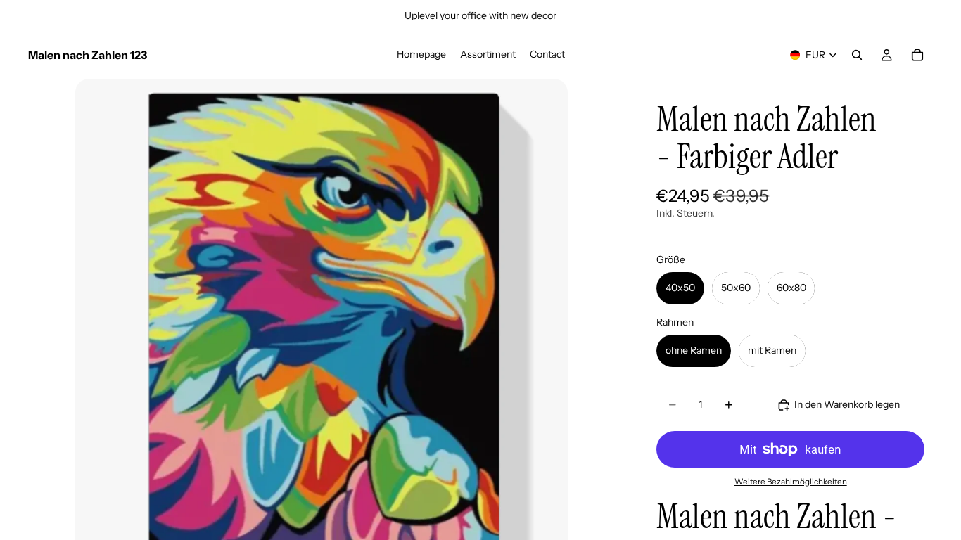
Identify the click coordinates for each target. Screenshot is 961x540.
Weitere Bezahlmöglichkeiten (790, 482)
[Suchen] (856, 54)
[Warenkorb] (917, 54)
